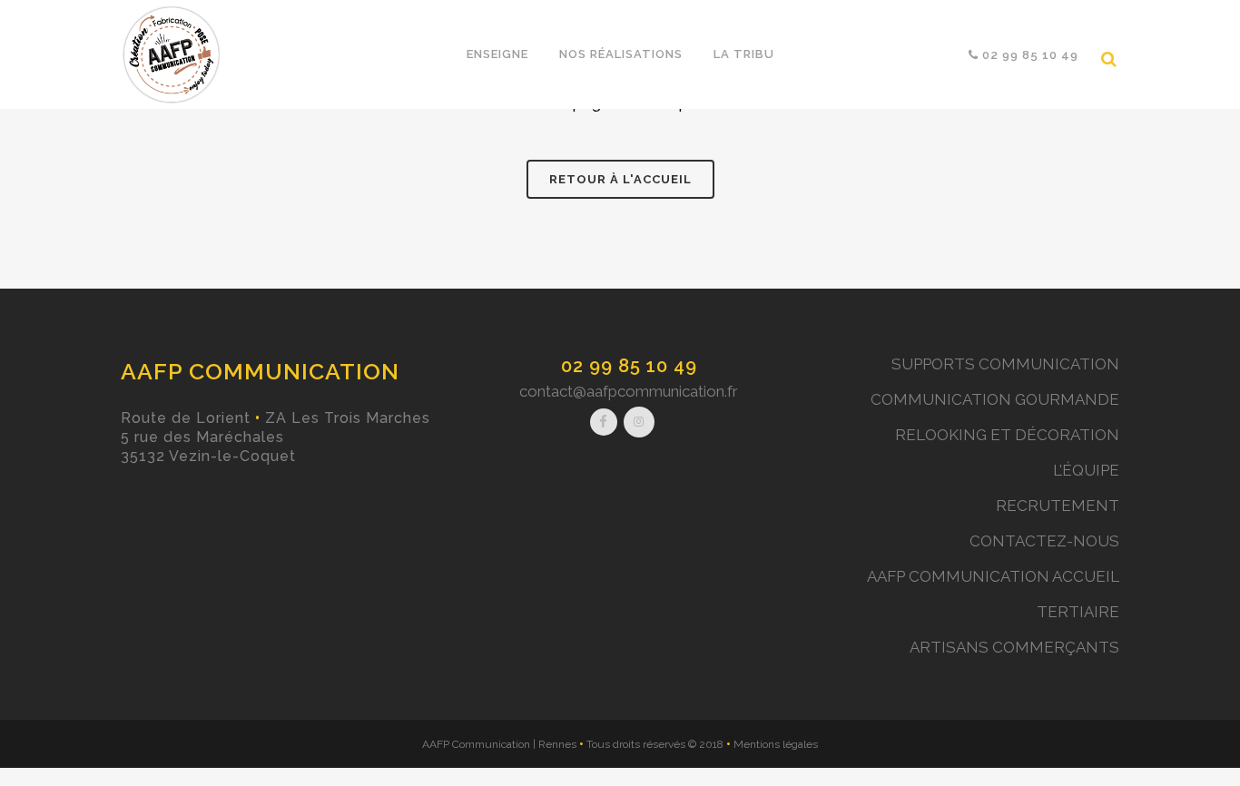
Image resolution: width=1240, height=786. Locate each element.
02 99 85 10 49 (629, 366)
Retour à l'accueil (620, 179)
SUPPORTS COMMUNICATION (1005, 364)
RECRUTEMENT (1057, 505)
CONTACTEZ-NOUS (1044, 541)
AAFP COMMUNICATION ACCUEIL (993, 576)
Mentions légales (775, 744)
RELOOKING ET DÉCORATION (1007, 435)
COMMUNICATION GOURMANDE (995, 399)
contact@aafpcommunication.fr (628, 391)
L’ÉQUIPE (1086, 470)
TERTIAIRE (1078, 612)
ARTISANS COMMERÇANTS (1014, 647)
